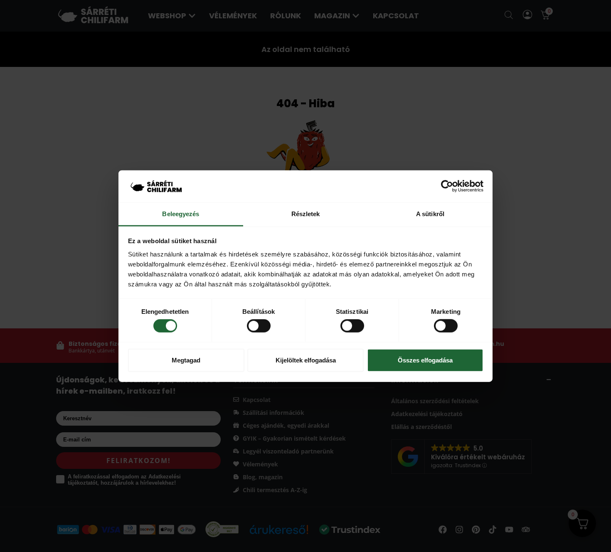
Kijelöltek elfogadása (306, 359)
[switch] (259, 326)
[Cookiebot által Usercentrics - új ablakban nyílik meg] (447, 186)
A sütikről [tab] (430, 213)
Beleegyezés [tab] (180, 213)
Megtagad (186, 359)
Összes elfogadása (425, 359)
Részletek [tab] (305, 213)
